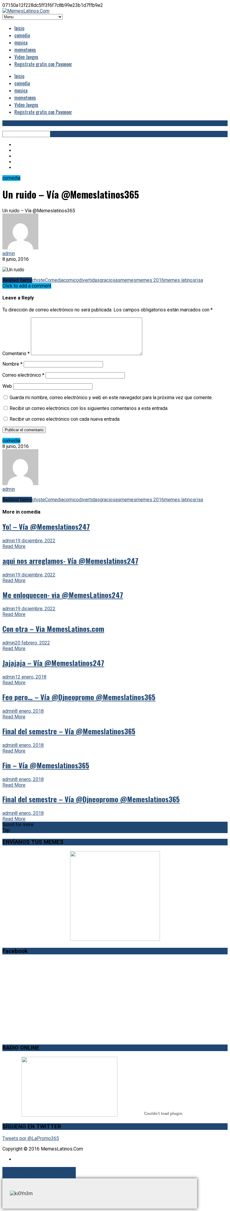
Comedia (54, 280)
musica (21, 42)
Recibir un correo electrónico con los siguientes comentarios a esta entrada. (89, 408)
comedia (22, 35)
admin (8, 253)
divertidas (89, 280)
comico (71, 280)
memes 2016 (150, 280)
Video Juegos (26, 56)
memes (128, 280)
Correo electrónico (23, 375)
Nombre (12, 364)
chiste (38, 280)
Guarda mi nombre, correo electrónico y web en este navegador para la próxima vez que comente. (111, 397)
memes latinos (179, 280)
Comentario (16, 353)
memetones (25, 49)
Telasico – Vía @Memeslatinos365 (39, 1170)
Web (7, 386)
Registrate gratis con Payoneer (43, 64)
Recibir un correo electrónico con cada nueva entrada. (65, 419)
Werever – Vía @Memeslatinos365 (39, 1175)
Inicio (19, 28)
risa (199, 280)
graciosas (110, 280)
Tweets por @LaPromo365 (30, 1138)
